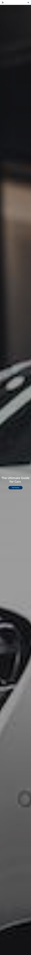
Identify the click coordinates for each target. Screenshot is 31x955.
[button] (28, 2)
